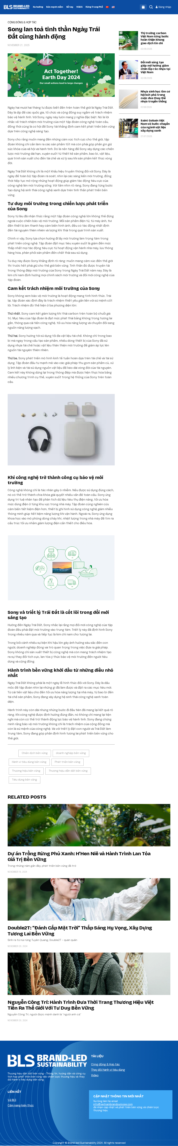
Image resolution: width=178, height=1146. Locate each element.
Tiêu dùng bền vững (24, 779)
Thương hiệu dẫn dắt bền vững (68, 771)
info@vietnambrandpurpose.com (113, 1104)
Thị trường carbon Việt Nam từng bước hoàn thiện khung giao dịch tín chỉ (155, 38)
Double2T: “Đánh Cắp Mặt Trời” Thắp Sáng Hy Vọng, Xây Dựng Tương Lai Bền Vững (80, 931)
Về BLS (12, 1100)
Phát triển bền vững (67, 762)
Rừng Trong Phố (94, 7)
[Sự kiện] (143, 7)
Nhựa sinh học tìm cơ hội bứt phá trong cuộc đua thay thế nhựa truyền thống (155, 96)
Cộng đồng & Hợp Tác (22, 22)
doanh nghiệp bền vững (71, 753)
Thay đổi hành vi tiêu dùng (108, 1069)
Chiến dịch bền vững (35, 753)
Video (95, 1075)
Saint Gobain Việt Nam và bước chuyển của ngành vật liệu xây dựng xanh (155, 125)
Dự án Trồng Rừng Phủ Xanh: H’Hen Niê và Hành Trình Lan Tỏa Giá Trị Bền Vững (79, 857)
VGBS (79, 7)
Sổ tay (69, 7)
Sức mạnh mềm (54, 7)
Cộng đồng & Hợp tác (105, 1064)
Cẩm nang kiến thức (21, 1105)
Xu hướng (38, 7)
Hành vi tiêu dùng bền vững (29, 762)
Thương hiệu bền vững (26, 771)
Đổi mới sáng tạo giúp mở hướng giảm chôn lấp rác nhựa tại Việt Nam (155, 67)
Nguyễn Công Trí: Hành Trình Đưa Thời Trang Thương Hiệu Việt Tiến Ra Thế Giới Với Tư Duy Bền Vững (80, 1005)
